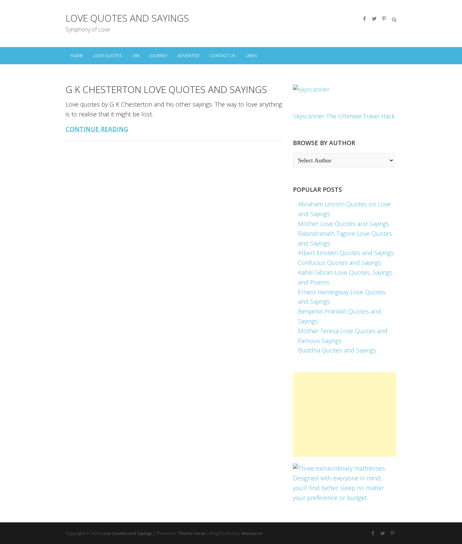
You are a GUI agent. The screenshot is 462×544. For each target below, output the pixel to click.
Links (251, 55)
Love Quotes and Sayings (127, 18)
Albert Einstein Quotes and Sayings (346, 253)
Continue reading (97, 129)
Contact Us (223, 55)
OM (135, 55)
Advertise (189, 55)
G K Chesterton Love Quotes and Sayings (166, 89)
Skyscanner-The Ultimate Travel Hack (344, 116)
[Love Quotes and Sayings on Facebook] (364, 19)
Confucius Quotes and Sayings (340, 262)
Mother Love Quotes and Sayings (343, 224)
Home (77, 55)
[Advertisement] (344, 414)
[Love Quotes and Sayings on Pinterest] (384, 19)
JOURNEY (158, 55)
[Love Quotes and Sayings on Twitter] (374, 19)
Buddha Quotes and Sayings (337, 350)
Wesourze (251, 533)
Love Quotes (107, 55)
